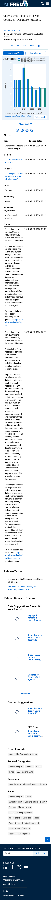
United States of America (19, 828)
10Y (24, 46)
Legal (5, 891)
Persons (12, 807)
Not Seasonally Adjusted (19, 834)
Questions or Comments (13, 880)
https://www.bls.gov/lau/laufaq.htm (14, 322)
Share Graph (24, 124)
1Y (12, 46)
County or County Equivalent (20, 812)
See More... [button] (26, 693)
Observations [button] (11, 31)
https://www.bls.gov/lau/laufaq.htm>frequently (13, 555)
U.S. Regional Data (25, 772)
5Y (18, 46)
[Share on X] (17, 130)
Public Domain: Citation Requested (24, 823)
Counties (30, 766)
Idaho (38, 766)
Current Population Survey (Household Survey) (28, 802)
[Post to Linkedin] (31, 130)
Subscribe (41, 853)
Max (32, 46)
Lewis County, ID (16, 766)
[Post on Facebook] (22, 130)
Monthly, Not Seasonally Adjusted (23, 754)
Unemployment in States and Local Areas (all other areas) (14, 176)
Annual (36, 818)
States (11, 772)
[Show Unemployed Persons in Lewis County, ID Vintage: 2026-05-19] (34, 60)
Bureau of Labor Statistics (20, 818)
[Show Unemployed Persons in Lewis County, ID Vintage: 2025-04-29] (34, 58)
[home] (16, 3)
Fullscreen (39, 117)
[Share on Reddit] (27, 130)
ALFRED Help (9, 884)
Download (34, 53)
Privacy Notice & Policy (13, 895)
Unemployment (24, 807)
